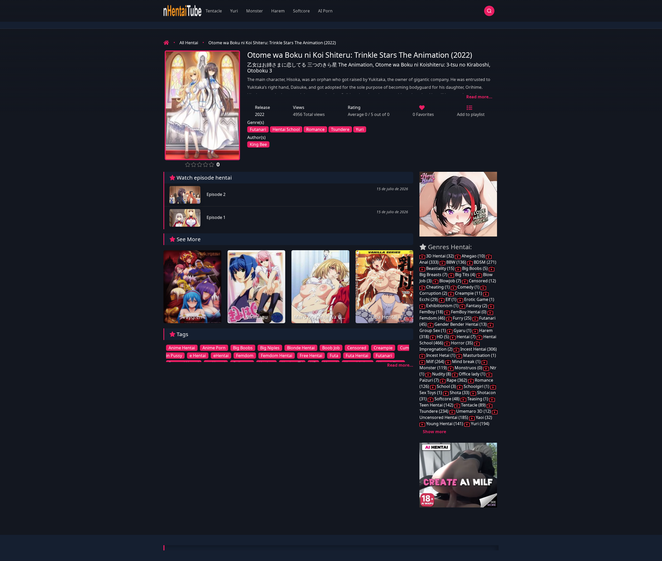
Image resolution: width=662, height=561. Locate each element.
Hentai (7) (466, 336)
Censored (356, 348)
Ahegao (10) (473, 256)
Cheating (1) (438, 287)
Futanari (258, 129)
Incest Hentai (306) (478, 349)
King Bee (258, 144)
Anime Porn (213, 348)
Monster (254, 11)
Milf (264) (435, 361)
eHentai (221, 355)
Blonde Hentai (301, 348)
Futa (334, 355)
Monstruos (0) (468, 368)
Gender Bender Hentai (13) (460, 324)
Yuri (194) (479, 423)
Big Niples (270, 348)
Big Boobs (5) (475, 268)
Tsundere (340, 129)
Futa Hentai (357, 355)
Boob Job (331, 348)
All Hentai (188, 43)
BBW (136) (456, 262)
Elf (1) (451, 299)
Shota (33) (459, 392)
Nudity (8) (441, 374)
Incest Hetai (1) (440, 355)
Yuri (234, 11)
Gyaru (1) (462, 330)
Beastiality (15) (440, 268)
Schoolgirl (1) (476, 386)
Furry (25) (462, 318)
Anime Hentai (182, 348)
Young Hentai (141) (444, 423)
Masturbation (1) (479, 355)
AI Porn (325, 11)
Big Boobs (243, 348)
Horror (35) (462, 343)
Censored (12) (482, 281)
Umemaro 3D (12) (473, 411)
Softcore (301, 11)
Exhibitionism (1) (442, 305)
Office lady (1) (472, 374)
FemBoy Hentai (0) (468, 312)
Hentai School (286, 129)
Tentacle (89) (473, 405)
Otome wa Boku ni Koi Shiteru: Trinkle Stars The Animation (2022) (272, 43)
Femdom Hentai (276, 355)
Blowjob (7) (450, 281)
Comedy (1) (468, 287)
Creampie (383, 348)
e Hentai (198, 355)
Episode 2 (215, 194)
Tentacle (214, 11)
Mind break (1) (466, 361)
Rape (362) (457, 380)
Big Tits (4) (465, 274)
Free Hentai (311, 355)
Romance (315, 129)
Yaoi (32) (483, 417)
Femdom (244, 355)
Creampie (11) (468, 293)
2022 (259, 114)
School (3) (446, 386)
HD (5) (443, 336)
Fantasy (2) (476, 305)
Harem (278, 11)
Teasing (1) (477, 399)
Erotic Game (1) (478, 299)
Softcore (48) (447, 399)
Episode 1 (215, 217)
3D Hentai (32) (440, 256)
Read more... (479, 97)
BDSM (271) (484, 262)
